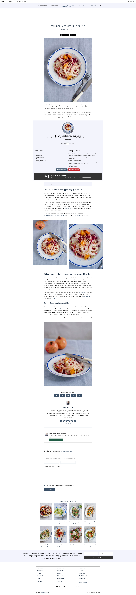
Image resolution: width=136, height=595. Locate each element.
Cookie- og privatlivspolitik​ (86, 580)
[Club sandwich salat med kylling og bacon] (90, 534)
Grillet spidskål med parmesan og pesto (45, 545)
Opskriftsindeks (83, 572)
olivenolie (42, 160)
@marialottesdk (86, 177)
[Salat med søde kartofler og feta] (90, 511)
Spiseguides (60, 580)
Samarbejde (82, 578)
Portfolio (11, 1)
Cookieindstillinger (83, 582)
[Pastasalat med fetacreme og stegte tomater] (60, 534)
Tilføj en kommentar (50, 472)
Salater (39, 573)
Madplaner (93, 6)
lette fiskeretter (60, 309)
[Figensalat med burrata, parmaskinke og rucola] (75, 534)
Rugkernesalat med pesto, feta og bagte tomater (75, 522)
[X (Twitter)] (62, 395)
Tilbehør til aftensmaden (64, 572)
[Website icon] (64, 421)
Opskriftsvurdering (48, 466)
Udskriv (73, 35)
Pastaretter (60, 578)
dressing (54, 298)
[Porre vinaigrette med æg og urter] (60, 511)
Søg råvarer (54, 6)
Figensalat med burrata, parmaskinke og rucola (75, 545)
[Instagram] (128, 1)
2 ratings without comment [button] (66, 451)
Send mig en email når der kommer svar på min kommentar (60, 485)
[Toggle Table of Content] (89, 184)
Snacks (59, 573)
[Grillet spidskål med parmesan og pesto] (46, 534)
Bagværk (39, 581)
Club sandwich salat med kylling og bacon (90, 545)
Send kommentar (49, 489)
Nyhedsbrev (18, 1)
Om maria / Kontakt (84, 575)
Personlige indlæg (62, 577)
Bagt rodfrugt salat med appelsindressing (45, 522)
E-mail (63, 462)
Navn (46, 462)
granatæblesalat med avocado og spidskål (54, 215)
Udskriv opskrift (63, 169)
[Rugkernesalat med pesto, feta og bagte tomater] (75, 511)
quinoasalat (78, 215)
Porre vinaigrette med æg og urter (61, 522)
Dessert (39, 578)
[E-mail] (79, 395)
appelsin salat (68, 208)
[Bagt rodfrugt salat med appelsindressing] (46, 511)
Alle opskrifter (42, 6)
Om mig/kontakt (5, 1)
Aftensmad (40, 577)
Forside (81, 570)
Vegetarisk (40, 575)
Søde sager (60, 570)
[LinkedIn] (73, 395)
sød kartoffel (86, 296)
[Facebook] (131, 1)
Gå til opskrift (65, 35)
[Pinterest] (133, 1)
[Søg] (100, 5)
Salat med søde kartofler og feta (90, 522)
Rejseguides (82, 573)
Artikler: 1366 (68, 423)
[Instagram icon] (67, 421)
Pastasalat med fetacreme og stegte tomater (61, 545)
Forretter (60, 575)
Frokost (39, 572)
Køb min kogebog (26, 1)
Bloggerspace (44, 592)
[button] (65, 139)
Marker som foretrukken (56, 440)
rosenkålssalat (82, 292)
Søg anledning (82, 6)
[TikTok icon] (75, 421)
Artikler (59, 581)
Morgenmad (40, 570)
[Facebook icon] (61, 421)
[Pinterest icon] (69, 421)
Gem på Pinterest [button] (74, 169)
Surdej (38, 580)
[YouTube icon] (72, 421)
